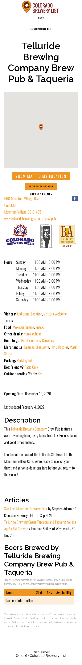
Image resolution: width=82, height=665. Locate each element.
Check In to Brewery (41, 186)
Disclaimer (41, 652)
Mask (73, 347)
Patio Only (31, 367)
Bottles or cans (31, 340)
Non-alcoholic (33, 334)
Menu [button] (41, 17)
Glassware (42, 347)
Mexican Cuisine (23, 327)
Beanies (29, 347)
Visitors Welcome (55, 314)
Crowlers (48, 340)
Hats (54, 347)
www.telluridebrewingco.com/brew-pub (30, 218)
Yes (40, 374)
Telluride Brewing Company (29, 429)
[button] (41, 127)
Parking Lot (24, 360)
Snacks (40, 327)
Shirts (8, 354)
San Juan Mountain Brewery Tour (25, 509)
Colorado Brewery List (41, 7)
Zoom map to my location (41, 176)
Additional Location (29, 314)
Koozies (63, 347)
